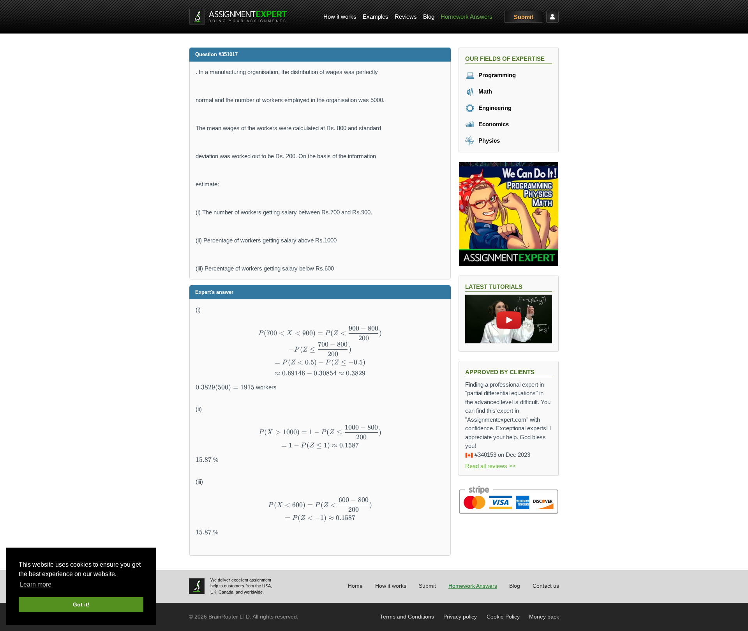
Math (484, 91)
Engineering (494, 107)
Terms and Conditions (407, 617)
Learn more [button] (35, 584)
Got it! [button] (81, 604)
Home (355, 586)
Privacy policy (460, 617)
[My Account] (552, 17)
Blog (428, 16)
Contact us (546, 586)
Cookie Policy (503, 617)
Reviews (406, 16)
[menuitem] (339, 16)
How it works (339, 16)
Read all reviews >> (490, 466)
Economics (493, 124)
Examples (375, 16)
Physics (488, 140)
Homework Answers (466, 16)
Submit (523, 17)
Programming (496, 75)
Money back (544, 617)
